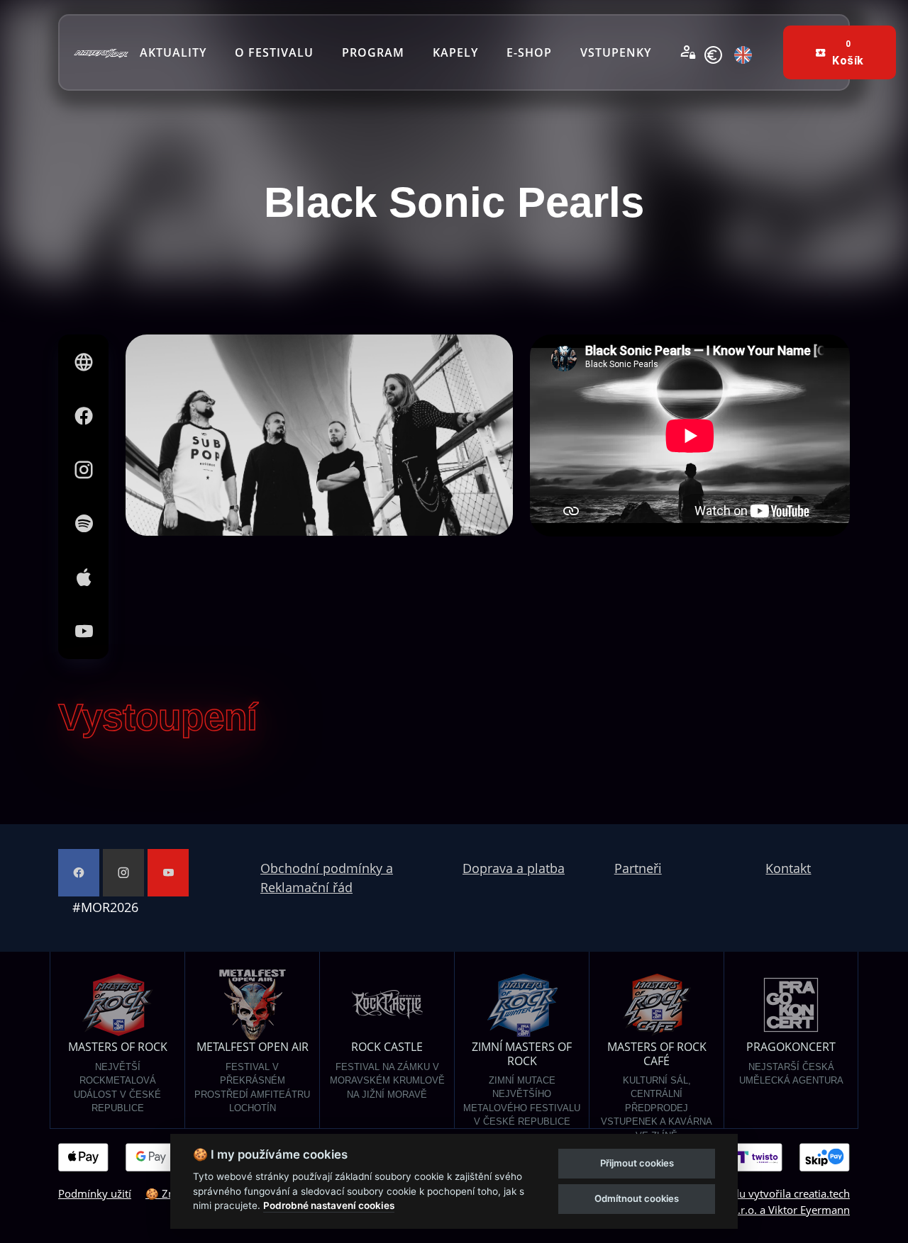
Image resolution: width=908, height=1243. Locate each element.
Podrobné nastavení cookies (328, 1205)
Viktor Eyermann (809, 1210)
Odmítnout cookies (636, 1198)
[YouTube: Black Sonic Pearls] (83, 631)
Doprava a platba (514, 868)
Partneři (638, 868)
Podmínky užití (94, 1193)
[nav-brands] (101, 52)
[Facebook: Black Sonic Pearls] (83, 416)
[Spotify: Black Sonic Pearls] (83, 523)
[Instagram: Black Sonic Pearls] (83, 470)
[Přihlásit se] (688, 52)
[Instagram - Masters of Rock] (123, 872)
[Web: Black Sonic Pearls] (83, 362)
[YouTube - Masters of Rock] (168, 872)
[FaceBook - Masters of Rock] (78, 872)
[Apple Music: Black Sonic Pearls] (83, 577)
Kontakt (788, 868)
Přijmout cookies (637, 1163)
